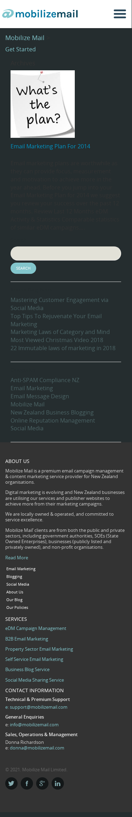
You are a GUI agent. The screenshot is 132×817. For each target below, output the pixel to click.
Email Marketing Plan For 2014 (50, 146)
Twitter (11, 783)
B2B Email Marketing (26, 639)
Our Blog (14, 599)
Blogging (14, 576)
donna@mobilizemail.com (37, 748)
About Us (14, 592)
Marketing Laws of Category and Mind (60, 332)
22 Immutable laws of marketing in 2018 (63, 348)
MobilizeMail (41, 16)
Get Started (20, 49)
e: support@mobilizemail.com (36, 707)
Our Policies (17, 607)
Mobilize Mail (25, 37)
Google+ (42, 783)
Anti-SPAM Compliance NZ (45, 380)
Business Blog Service (27, 669)
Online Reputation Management (53, 420)
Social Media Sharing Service (34, 680)
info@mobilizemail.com (34, 724)
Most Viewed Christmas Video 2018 (57, 340)
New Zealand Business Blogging (52, 412)
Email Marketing (32, 388)
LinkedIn (58, 783)
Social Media (27, 428)
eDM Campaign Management (35, 628)
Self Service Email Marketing (34, 659)
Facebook (27, 783)
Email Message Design (40, 396)
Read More (16, 557)
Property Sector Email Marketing (39, 649)
